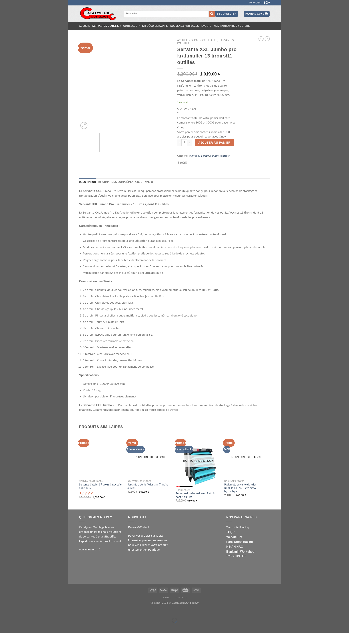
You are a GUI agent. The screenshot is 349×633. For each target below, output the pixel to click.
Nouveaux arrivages (184, 26)
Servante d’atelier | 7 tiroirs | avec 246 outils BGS (100, 486)
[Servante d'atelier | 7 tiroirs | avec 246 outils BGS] (101, 455)
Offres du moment (199, 156)
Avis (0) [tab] (149, 182)
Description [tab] (87, 182)
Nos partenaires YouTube (232, 26)
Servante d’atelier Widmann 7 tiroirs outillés (147, 486)
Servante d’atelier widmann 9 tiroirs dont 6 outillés (196, 495)
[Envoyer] (212, 14)
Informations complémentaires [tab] (120, 182)
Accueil (84, 26)
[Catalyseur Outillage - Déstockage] (98, 13)
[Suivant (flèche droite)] (82, 626)
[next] (165, 83)
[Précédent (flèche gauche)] (71, 626)
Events (206, 26)
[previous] (85, 83)
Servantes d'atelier (220, 156)
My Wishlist (255, 3)
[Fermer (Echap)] (71, 611)
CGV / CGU (181, 597)
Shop (194, 40)
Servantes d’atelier (106, 26)
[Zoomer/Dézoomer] (82, 611)
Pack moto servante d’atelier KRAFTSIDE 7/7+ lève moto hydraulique (240, 488)
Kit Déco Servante (155, 26)
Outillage (130, 26)
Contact (167, 597)
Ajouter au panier (214, 142)
